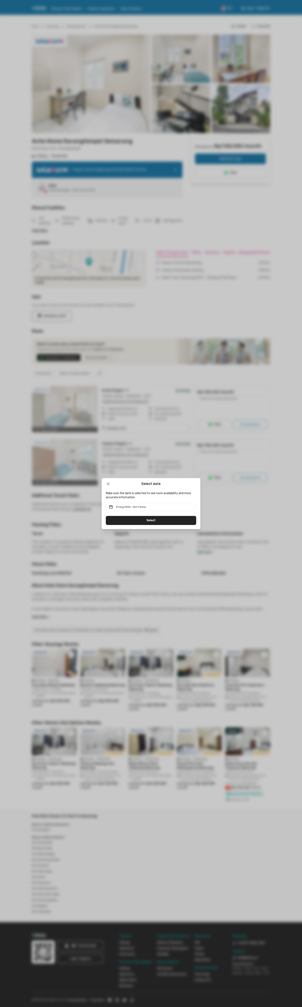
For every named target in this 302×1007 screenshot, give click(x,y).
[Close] (108, 484)
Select (151, 520)
